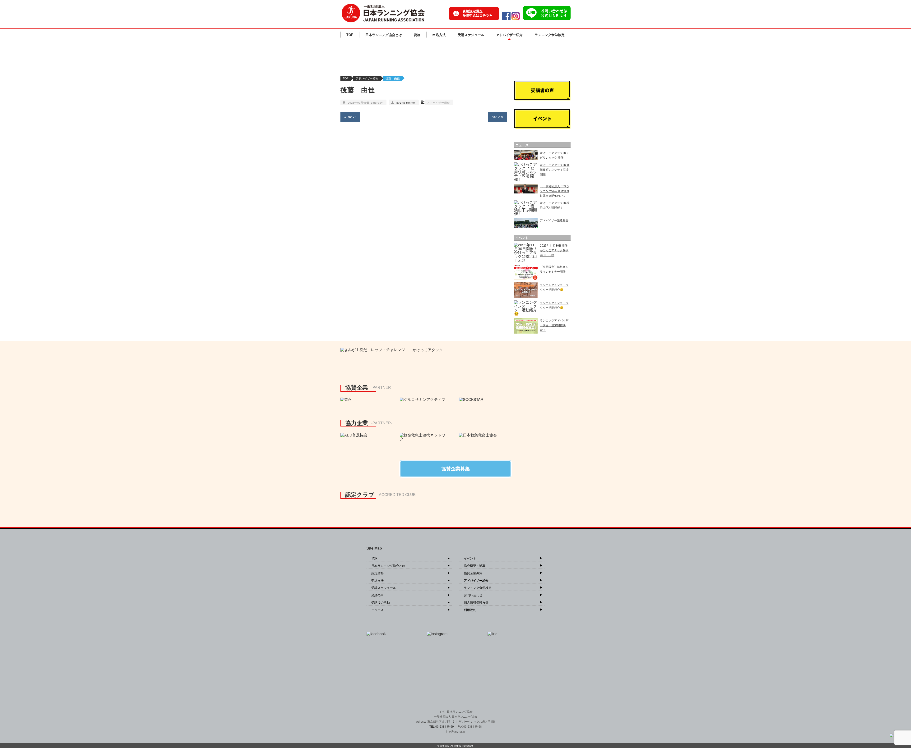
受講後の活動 (380, 602)
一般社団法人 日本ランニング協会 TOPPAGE (383, 13)
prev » (497, 117)
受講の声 (377, 595)
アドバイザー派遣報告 (554, 220)
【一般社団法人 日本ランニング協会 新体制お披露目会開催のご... (554, 190)
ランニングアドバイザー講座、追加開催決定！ (554, 325)
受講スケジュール (471, 34)
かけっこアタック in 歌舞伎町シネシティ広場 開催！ (554, 169)
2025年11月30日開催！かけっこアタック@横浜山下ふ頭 (555, 250)
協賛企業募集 (473, 573)
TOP (349, 34)
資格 (417, 34)
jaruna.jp (444, 745)
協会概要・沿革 (474, 565)
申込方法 (439, 34)
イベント (470, 558)
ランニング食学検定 (550, 34)
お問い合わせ (473, 595)
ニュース (377, 609)
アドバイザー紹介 (509, 34)
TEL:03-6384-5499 (442, 726)
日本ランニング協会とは (383, 34)
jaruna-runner (405, 102)
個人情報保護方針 (476, 602)
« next (350, 117)
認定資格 (377, 573)
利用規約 (470, 609)
